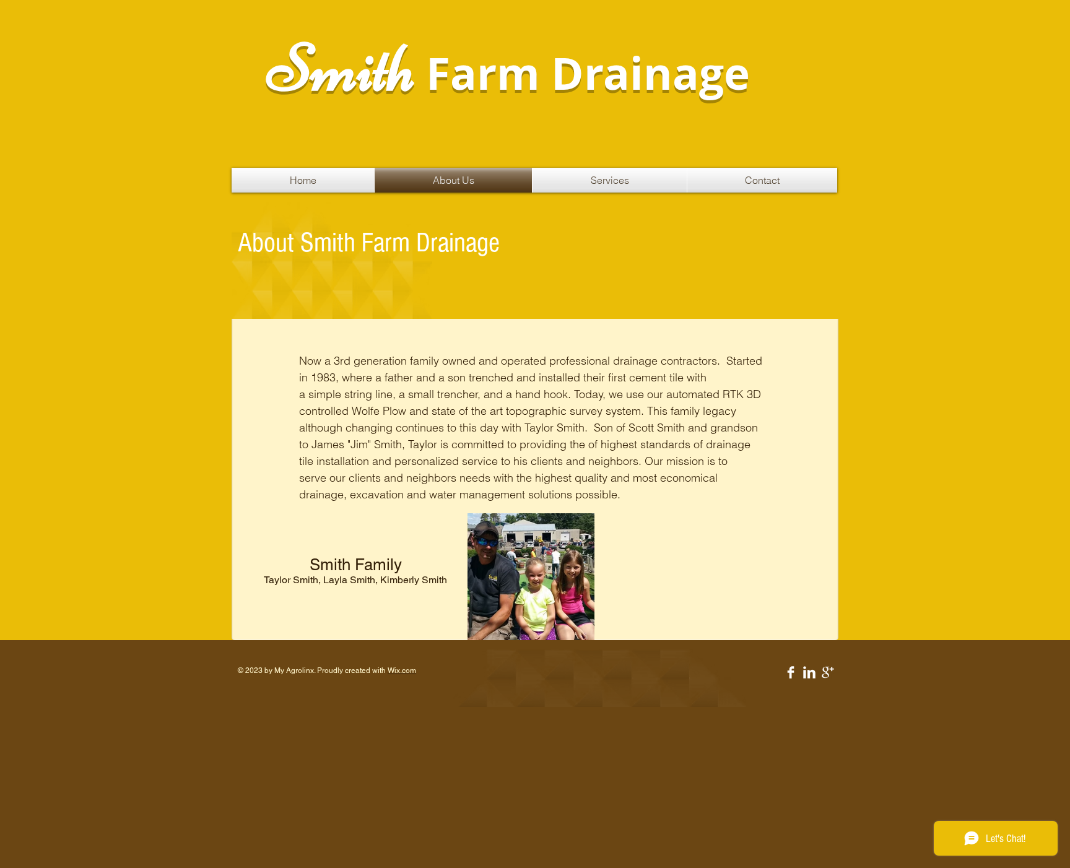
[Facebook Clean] (791, 672)
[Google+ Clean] (828, 672)
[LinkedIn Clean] (809, 672)
